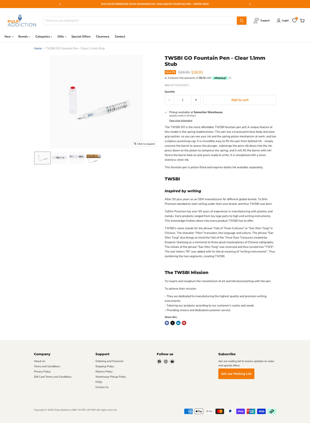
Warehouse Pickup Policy (110, 377)
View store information (180, 120)
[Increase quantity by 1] (196, 100)
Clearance (102, 37)
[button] (42, 158)
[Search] (241, 20)
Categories (43, 37)
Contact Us (102, 387)
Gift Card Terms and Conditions (52, 377)
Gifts (61, 37)
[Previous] (60, 4)
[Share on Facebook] (167, 323)
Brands (23, 37)
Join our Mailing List (236, 374)
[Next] (250, 4)
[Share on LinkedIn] (178, 323)
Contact (120, 37)
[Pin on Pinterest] (184, 323)
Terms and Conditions (47, 366)
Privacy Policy (42, 371)
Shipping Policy (104, 366)
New (7, 37)
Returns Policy (104, 371)
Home (38, 48)
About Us (39, 361)
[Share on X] (172, 323)
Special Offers (81, 37)
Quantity (170, 91)
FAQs (98, 382)
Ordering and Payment (109, 361)
